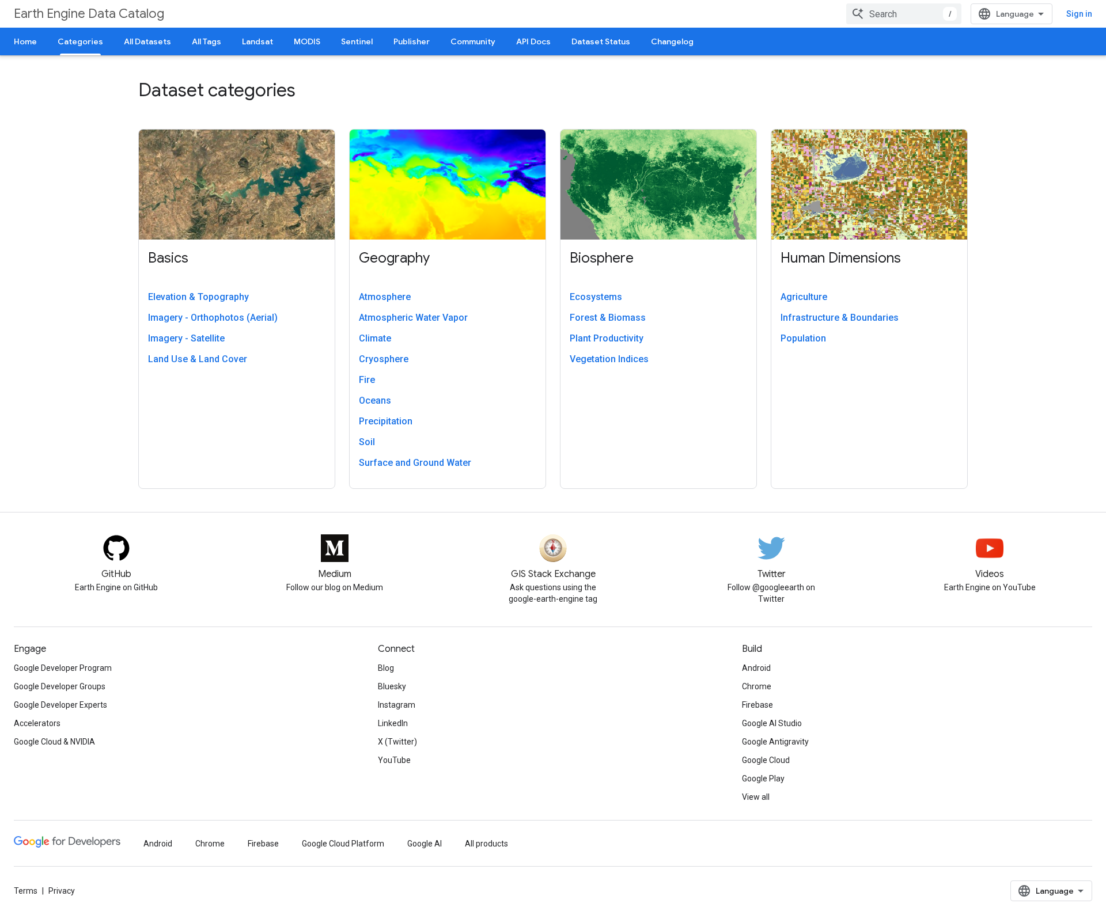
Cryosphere (383, 359)
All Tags (206, 41)
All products (486, 843)
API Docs (533, 41)
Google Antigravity (775, 741)
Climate (375, 338)
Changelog (672, 41)
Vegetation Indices (609, 359)
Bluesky (392, 686)
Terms (25, 890)
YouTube (394, 760)
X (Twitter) (397, 741)
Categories (80, 41)
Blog (386, 668)
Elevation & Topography (198, 296)
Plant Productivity (606, 338)
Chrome (756, 686)
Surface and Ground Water (415, 462)
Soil (367, 441)
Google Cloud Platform (343, 843)
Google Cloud (766, 760)
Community (472, 41)
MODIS (307, 41)
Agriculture (804, 296)
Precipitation (385, 421)
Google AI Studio (772, 723)
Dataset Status (600, 41)
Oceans (375, 400)
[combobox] (903, 13)
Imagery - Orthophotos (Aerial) (213, 317)
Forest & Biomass (608, 317)
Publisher (411, 41)
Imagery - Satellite (186, 338)
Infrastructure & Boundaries (840, 317)
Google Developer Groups (59, 686)
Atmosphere (385, 296)
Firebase (757, 704)
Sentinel (357, 41)
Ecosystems (596, 296)
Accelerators (37, 723)
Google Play (763, 778)
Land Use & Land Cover (197, 359)
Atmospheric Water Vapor (413, 317)
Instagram (396, 704)
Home (25, 41)
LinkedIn (393, 723)
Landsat (257, 41)
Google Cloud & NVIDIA (54, 741)
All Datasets (147, 41)
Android (756, 668)
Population (803, 338)
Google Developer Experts (60, 704)
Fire (367, 379)
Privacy (61, 890)
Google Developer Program (63, 668)
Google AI (424, 843)
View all (756, 797)
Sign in (1079, 13)
